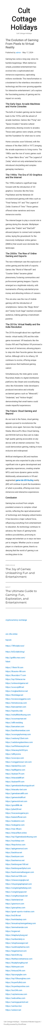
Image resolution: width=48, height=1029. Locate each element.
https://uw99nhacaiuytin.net (17, 746)
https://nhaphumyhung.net (17, 935)
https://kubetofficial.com (16, 817)
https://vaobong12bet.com (17, 738)
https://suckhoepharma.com (17, 947)
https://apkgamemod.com (17, 848)
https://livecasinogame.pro (17, 813)
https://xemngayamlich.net (17, 1002)
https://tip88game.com (15, 770)
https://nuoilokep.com (15, 841)
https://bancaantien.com (16, 707)
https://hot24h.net (13, 915)
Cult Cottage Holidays (24, 19)
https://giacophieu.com (15, 907)
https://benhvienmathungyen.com (20, 872)
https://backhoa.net (14, 852)
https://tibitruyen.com (15, 967)
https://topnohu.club (14, 711)
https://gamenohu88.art (15, 797)
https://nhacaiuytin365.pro (17, 750)
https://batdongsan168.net (17, 864)
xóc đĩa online (11, 634)
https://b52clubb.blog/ (15, 652)
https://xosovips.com (15, 758)
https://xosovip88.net (15, 687)
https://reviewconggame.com (18, 699)
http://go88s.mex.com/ (15, 657)
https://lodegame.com (15, 825)
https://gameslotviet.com (16, 801)
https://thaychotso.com (15, 844)
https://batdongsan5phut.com (18, 868)
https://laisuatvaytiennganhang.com (21, 923)
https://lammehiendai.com (17, 927)
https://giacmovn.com (15, 904)
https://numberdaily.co (15, 939)
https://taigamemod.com (16, 951)
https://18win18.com (14, 667)
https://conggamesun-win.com (19, 762)
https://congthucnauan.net (17, 896)
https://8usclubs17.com (16, 675)
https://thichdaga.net (14, 695)
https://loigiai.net (13, 931)
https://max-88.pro (14, 829)
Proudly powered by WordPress (15, 1024)
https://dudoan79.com (15, 774)
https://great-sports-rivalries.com (20, 911)
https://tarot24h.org (14, 955)
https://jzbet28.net (13, 809)
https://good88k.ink (14, 805)
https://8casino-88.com (16, 671)
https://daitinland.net (14, 900)
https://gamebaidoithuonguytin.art (20, 785)
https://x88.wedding (14, 722)
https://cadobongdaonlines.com (19, 742)
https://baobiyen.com (15, 856)
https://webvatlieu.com (15, 998)
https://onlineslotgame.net (17, 683)
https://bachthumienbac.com (18, 730)
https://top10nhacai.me (15, 679)
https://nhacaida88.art (15, 778)
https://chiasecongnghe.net (17, 880)
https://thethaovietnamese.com (19, 959)
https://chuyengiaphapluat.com (19, 884)
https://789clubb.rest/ (15, 646)
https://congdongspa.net (16, 892)
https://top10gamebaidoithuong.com (21, 837)
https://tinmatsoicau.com (16, 703)
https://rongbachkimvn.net (17, 691)
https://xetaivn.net (13, 1010)
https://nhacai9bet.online (16, 833)
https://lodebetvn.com (15, 821)
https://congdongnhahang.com (18, 888)
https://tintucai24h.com (15, 970)
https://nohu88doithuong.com (18, 715)
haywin (8, 640)
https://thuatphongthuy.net (17, 963)
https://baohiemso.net (15, 860)
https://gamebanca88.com (17, 793)
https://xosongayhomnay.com (18, 734)
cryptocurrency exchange (16, 620)
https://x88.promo (13, 754)
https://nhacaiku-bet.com (16, 789)
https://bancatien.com (15, 726)
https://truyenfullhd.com (16, 982)
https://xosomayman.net (16, 718)
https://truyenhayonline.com (17, 986)
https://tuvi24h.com (14, 990)
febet (8, 661)
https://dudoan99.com (15, 781)
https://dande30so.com (16, 766)
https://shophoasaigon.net (17, 943)
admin (18, 53)
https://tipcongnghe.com (16, 974)
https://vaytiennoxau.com (16, 994)
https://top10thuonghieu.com (18, 978)
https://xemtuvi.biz (14, 1006)
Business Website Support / (31, 1022)
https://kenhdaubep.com (16, 919)
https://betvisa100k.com (16, 876)
